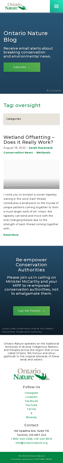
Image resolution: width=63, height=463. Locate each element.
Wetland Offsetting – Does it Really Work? (29, 140)
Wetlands (43, 152)
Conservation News (18, 152)
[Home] (16, 6)
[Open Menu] (56, 6)
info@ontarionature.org (31, 442)
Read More (11, 234)
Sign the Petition (29, 310)
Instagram (31, 392)
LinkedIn (31, 397)
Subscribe (19, 67)
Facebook (31, 401)
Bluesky (31, 417)
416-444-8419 (43, 438)
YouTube (31, 405)
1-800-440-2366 (22, 438)
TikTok (31, 409)
